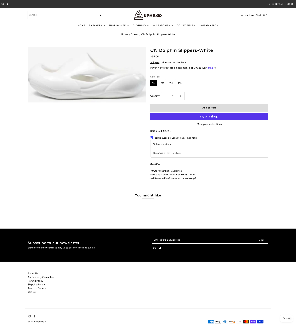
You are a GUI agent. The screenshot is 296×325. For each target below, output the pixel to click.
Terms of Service (37, 288)
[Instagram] (2, 4)
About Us (33, 273)
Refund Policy (35, 280)
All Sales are (173, 178)
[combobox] (62, 15)
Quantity (155, 95)
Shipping (155, 62)
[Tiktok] (7, 4)
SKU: (152, 131)
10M (180, 83)
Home (124, 34)
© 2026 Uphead (36, 321)
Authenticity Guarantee (166, 170)
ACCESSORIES (161, 25)
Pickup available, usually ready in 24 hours (175, 137)
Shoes (135, 34)
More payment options (209, 124)
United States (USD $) (280, 4)
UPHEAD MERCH (208, 25)
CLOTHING (139, 25)
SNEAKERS (95, 25)
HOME (81, 25)
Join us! (32, 291)
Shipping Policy (36, 284)
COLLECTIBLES (186, 25)
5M (153, 83)
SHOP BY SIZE (117, 25)
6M (162, 83)
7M (171, 83)
